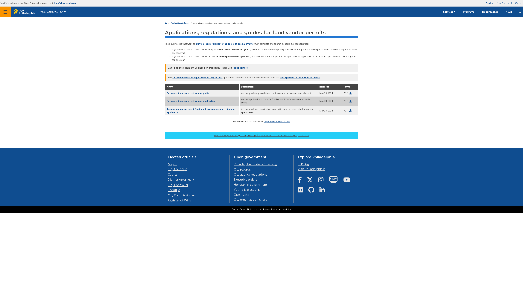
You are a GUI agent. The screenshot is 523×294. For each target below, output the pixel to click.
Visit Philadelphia (310, 169)
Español (501, 3)
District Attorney (179, 179)
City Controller (178, 185)
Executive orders (245, 179)
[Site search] (519, 12)
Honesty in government (250, 184)
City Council (176, 169)
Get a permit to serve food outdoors (300, 77)
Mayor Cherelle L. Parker (52, 11)
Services (448, 12)
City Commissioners (182, 195)
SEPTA (302, 164)
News (509, 12)
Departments (490, 12)
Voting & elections (247, 189)
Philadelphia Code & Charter (254, 164)
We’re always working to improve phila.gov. (261, 135)
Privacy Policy (270, 209)
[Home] (166, 23)
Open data (241, 194)
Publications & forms (180, 23)
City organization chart (250, 199)
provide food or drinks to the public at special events (224, 43)
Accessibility (285, 209)
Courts (172, 174)
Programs (468, 12)
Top (510, 277)
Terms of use (238, 209)
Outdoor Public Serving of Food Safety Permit (197, 77)
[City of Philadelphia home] (25, 12)
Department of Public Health (277, 121)
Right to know (254, 209)
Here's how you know (65, 3)
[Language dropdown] (518, 3)
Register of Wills (179, 200)
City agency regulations (250, 174)
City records (242, 169)
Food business (240, 67)
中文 (510, 3)
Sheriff (172, 190)
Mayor (172, 164)
